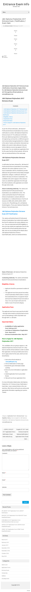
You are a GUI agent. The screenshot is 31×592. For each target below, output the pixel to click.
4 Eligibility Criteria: (8, 116)
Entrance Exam (20, 415)
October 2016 (5, 553)
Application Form (11, 415)
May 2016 (4, 556)
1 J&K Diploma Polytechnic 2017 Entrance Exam (15, 109)
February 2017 (5, 542)
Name (4, 472)
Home (28, 590)
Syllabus (4, 575)
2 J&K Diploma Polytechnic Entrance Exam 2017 (15, 111)
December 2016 (6, 548)
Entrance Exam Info (16, 4)
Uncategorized (5, 578)
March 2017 (4, 539)
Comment (4, 453)
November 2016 (6, 550)
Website (4, 487)
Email (4, 480)
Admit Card (4, 564)
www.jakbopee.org (7, 422)
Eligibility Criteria (6, 418)
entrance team (8, 26)
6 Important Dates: (8, 120)
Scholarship (4, 573)
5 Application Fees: (8, 118)
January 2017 (5, 545)
